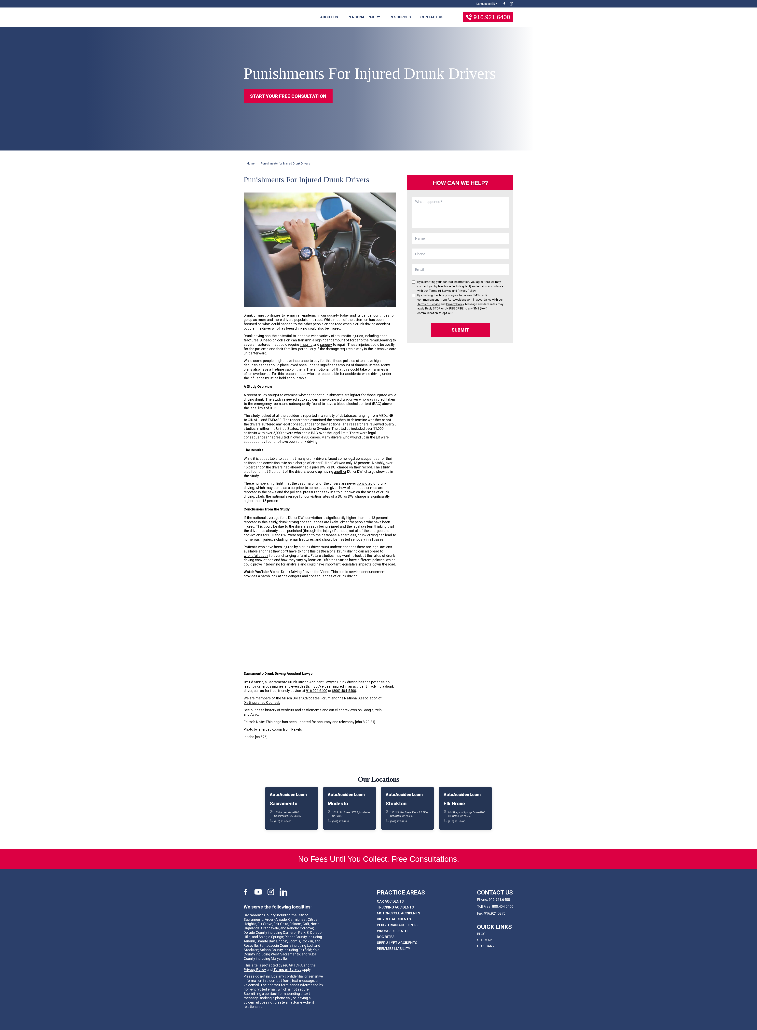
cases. (315, 437)
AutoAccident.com (288, 794)
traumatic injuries (349, 336)
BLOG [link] (481, 934)
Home (251, 163)
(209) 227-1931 (340, 821)
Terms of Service (287, 969)
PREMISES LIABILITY (393, 949)
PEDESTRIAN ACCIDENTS (397, 925)
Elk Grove (454, 804)
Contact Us (432, 17)
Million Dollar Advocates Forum (306, 698)
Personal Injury (364, 17)
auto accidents (309, 399)
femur (374, 340)
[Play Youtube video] (320, 624)
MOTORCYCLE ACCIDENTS (398, 913)
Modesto (338, 804)
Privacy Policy (255, 969)
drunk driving (368, 535)
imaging (306, 344)
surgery (326, 344)
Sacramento (283, 804)
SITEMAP (484, 940)
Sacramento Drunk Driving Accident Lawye (301, 682)
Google (368, 710)
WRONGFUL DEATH (392, 931)
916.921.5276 (494, 913)
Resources (400, 17)
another (340, 471)
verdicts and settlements (301, 710)
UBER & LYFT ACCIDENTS (397, 943)
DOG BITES (385, 937)
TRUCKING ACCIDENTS (395, 907)
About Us (329, 17)
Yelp (378, 710)
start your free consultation (288, 96)
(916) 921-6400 (282, 821)
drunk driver (349, 399)
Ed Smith (256, 682)
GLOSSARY (485, 946)
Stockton (396, 804)
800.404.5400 (502, 906)
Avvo (254, 714)
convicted (365, 483)
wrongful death (256, 555)
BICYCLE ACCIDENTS (394, 919)
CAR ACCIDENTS (390, 901)
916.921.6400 (492, 17)
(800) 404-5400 (344, 691)
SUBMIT (460, 330)
